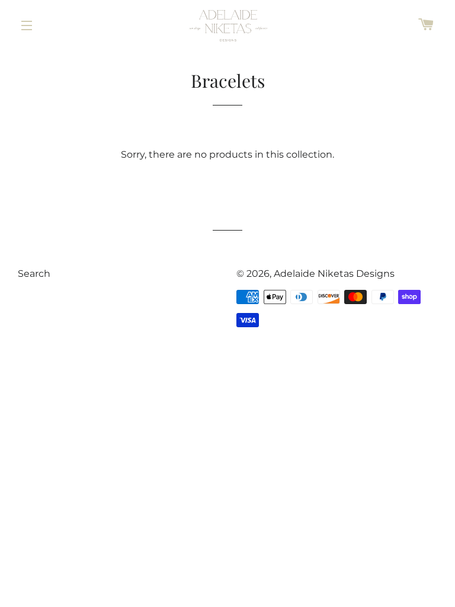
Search (34, 273)
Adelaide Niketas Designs (334, 273)
